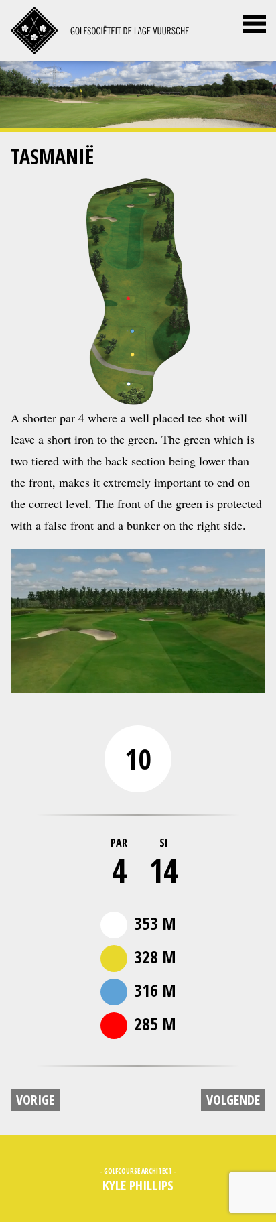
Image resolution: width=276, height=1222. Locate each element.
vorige (35, 1100)
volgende (233, 1100)
